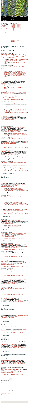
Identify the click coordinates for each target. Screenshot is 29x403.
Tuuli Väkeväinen (4, 93)
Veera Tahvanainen (5, 92)
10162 (17, 235)
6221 (5, 166)
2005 (12, 199)
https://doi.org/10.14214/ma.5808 (7, 108)
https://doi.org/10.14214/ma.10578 (20, 70)
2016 (6, 96)
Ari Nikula (3, 328)
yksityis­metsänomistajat (19, 74)
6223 (5, 154)
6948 (11, 363)
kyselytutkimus (13, 72)
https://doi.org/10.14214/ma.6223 (13, 154)
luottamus (6, 60)
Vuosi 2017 (19, 28)
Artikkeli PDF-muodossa (20, 62)
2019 (12, 235)
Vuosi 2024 (13, 25)
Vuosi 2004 (13, 36)
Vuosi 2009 (19, 32)
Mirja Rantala (4, 269)
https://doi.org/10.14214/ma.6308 (7, 264)
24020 (5, 247)
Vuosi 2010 (13, 32)
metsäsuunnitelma (7, 168)
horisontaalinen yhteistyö (16, 59)
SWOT (22, 189)
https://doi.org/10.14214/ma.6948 (19, 363)
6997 (17, 83)
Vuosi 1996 (13, 40)
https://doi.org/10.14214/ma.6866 (17, 210)
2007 (12, 330)
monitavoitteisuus (7, 212)
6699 (21, 330)
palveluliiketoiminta (20, 86)
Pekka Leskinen (10, 182)
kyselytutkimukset (23, 109)
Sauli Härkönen (9, 328)
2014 (12, 107)
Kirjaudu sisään (4, 389)
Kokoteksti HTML (12, 62)
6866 (9, 210)
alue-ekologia (18, 211)
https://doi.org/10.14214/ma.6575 (7, 317)
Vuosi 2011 (19, 31)
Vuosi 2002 (13, 37)
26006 (3, 26)
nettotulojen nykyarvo (23, 145)
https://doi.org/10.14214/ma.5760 (14, 131)
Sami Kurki (3, 314)
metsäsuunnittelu (14, 121)
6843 (16, 292)
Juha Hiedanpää (23, 260)
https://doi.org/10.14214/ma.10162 (7, 236)
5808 (21, 107)
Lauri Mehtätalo (17, 279)
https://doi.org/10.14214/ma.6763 (19, 347)
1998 (6, 316)
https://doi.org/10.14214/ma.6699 (7, 331)
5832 (2, 143)
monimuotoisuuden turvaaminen (17, 144)
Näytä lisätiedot (7, 99)
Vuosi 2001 (19, 37)
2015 (12, 263)
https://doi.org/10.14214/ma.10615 (7, 57)
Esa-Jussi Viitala (17, 66)
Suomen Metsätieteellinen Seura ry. (20, 401)
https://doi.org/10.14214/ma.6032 (7, 223)
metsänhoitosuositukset (18, 158)
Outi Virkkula (10, 260)
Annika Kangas (11, 342)
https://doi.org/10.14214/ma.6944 (7, 372)
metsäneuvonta (18, 157)
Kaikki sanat (4, 381)
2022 (17, 56)
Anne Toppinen (17, 244)
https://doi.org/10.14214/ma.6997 (7, 84)
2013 (17, 222)
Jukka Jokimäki (10, 208)
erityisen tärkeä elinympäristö (16, 73)
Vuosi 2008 (13, 33)
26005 (6, 25)
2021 (6, 70)
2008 (6, 292)
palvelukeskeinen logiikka (19, 110)
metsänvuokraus (13, 86)
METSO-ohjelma (14, 71)
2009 (17, 118)
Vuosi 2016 (13, 29)
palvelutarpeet (22, 85)
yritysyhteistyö (6, 61)
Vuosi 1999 (19, 38)
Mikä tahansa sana (5, 380)
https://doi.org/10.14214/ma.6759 (7, 186)
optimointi (13, 211)
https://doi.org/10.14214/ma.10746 (20, 254)
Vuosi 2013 (19, 30)
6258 (21, 199)
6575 (16, 316)
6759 (16, 185)
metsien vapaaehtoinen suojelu (10, 134)
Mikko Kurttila (17, 54)
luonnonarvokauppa (8, 146)
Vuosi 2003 (19, 36)
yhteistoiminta (14, 202)
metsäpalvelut (11, 110)
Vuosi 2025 (19, 24)
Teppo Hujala (17, 80)
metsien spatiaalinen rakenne (17, 212)
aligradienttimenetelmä (22, 121)
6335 (26, 118)
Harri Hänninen (4, 66)
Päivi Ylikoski (4, 162)
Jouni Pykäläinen (10, 196)
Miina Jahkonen (11, 54)
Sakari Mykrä (9, 314)
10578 (12, 70)
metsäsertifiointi (14, 156)
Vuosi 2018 (13, 28)
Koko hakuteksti (5, 383)
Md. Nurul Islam (4, 279)
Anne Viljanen (4, 244)
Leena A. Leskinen (5, 138)
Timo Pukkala (10, 116)
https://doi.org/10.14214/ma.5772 (13, 283)
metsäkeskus (15, 226)
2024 (26, 246)
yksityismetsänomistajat (22, 156)
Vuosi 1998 (13, 39)
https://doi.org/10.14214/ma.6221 (13, 166)
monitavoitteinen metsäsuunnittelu (10, 203)
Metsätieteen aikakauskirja (6, 56)
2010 (2, 363)
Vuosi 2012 (13, 31)
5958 (16, 96)
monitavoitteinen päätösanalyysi (10, 189)
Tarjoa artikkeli (3, 36)
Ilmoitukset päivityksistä (5, 393)
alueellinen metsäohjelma (16, 188)
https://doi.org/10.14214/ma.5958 (7, 97)
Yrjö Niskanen (10, 162)
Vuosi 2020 (13, 27)
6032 (26, 222)
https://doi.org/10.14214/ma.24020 (13, 247)
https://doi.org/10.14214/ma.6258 (7, 200)
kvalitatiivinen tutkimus (22, 133)
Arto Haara (23, 279)
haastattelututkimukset (15, 109)
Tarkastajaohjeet (4, 32)
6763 (11, 347)
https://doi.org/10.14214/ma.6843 (7, 293)
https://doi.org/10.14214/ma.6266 (19, 301)
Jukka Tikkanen (16, 127)
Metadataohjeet (4, 35)
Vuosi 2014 (13, 30)
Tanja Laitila (3, 127)
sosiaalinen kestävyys (8, 145)
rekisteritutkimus (7, 73)
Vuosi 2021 (19, 26)
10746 (12, 254)
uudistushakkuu (10, 169)
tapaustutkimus (16, 145)
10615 (22, 56)
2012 (12, 273)
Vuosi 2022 (13, 26)
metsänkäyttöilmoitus (21, 72)
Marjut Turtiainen (4, 233)
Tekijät (5, 63)
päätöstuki (25, 134)
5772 (5, 283)
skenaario (19, 189)
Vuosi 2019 (19, 27)
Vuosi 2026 (13, 24)
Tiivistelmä (6, 62)
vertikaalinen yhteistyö (18, 60)
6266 (11, 301)
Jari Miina (18, 92)
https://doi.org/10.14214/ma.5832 (10, 143)
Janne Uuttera (15, 314)
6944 (21, 371)
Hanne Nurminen (12, 138)
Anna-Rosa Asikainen (5, 103)
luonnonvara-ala (24, 59)
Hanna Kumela (11, 80)
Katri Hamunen (4, 54)
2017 (12, 83)
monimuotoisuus (7, 72)
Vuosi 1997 (19, 39)
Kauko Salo (11, 93)
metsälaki (20, 71)
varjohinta (10, 122)
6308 (21, 263)
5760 (6, 131)
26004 (2, 25)
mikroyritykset (10, 60)
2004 (23, 153)
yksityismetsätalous (15, 85)
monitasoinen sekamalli (16, 168)
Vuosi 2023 (19, 25)
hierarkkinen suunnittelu (22, 203)
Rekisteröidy (3, 385)
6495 (21, 273)
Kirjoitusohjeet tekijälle (3, 34)
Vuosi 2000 (13, 38)
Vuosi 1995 (19, 40)
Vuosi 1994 (13, 41)
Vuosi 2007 (19, 33)
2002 (26, 209)
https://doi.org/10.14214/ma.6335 (7, 119)
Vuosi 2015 (19, 29)
